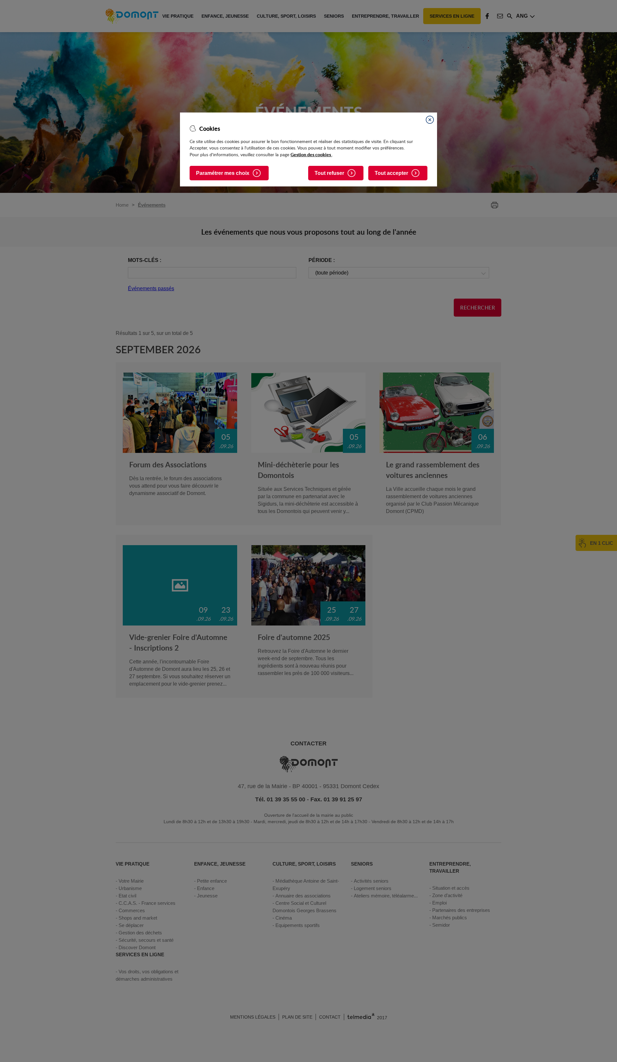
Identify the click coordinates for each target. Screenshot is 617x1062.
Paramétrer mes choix (222, 173)
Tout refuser (329, 173)
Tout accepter (391, 173)
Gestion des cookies (311, 154)
